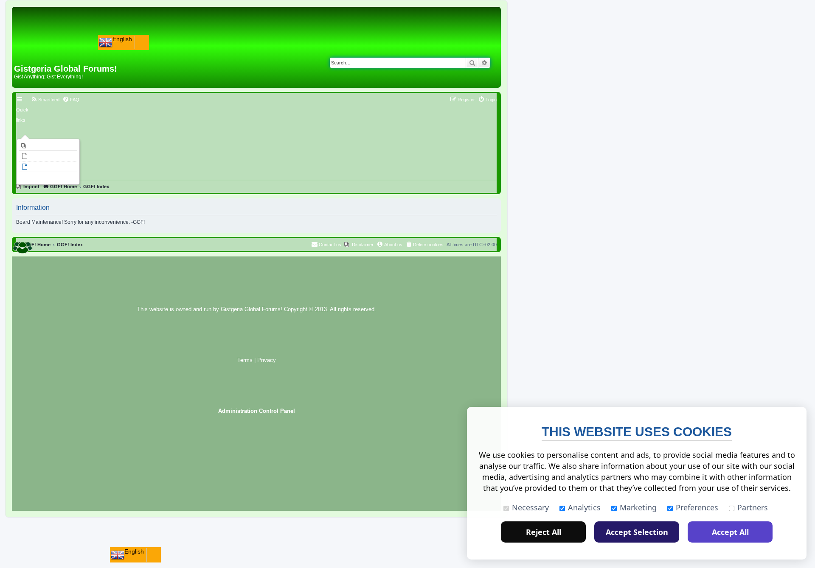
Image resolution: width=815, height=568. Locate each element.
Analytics (584, 507)
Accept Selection (637, 532)
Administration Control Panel (256, 411)
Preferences (697, 507)
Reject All (543, 532)
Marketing (638, 507)
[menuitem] (48, 145)
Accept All (730, 532)
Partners (752, 507)
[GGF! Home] (36, 50)
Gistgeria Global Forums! (251, 309)
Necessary (530, 507)
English (122, 39)
